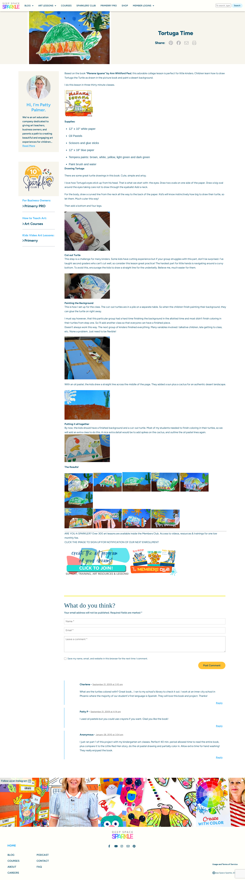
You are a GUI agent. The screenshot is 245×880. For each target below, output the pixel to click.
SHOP (125, 5)
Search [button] (237, 5)
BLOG (28, 5)
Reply (219, 703)
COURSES (66, 5)
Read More (28, 145)
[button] (16, 781)
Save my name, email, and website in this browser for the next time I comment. (107, 658)
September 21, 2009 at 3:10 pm (107, 684)
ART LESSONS (45, 5)
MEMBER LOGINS (142, 5)
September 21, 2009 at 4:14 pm (105, 711)
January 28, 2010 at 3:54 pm (109, 734)
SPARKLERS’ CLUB (86, 5)
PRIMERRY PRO (109, 5)
